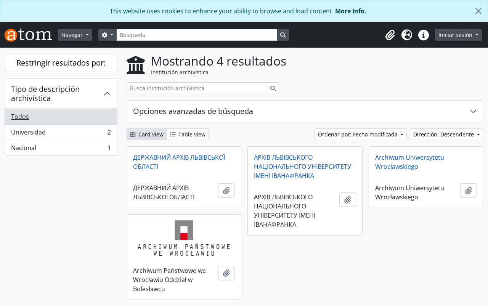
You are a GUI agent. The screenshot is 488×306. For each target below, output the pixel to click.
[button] (390, 35)
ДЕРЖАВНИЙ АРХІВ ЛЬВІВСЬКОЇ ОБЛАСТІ (179, 162)
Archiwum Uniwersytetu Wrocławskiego (409, 162)
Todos (20, 116)
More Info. (350, 11)
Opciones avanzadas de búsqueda (193, 111)
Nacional (61, 149)
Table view (191, 134)
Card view (150, 134)
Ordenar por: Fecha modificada (358, 134)
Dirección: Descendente (444, 134)
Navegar (72, 34)
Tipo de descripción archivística (45, 93)
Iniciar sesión (456, 34)
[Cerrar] (478, 11)
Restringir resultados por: (61, 63)
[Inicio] (31, 35)
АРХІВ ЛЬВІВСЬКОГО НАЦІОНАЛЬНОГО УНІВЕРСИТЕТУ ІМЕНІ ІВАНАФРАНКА (302, 166)
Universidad (61, 134)
